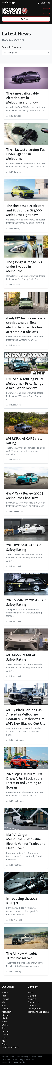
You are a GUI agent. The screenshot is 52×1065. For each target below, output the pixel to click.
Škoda (5, 1018)
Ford (4, 995)
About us (32, 999)
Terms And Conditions (38, 1011)
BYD (4, 1005)
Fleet (30, 992)
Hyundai (5, 999)
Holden (5, 1031)
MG (3, 1040)
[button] (46, 11)
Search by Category (11, 47)
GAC (4, 1028)
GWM (4, 1037)
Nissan (5, 1015)
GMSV (5, 1034)
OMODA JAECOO (10, 1047)
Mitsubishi (6, 1011)
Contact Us (33, 1002)
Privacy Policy (34, 1008)
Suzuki (5, 1024)
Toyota (5, 992)
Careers (32, 995)
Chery (5, 1008)
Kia (3, 1002)
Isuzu (4, 1021)
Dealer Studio (19, 1062)
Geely (4, 1044)
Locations (45, 2)
